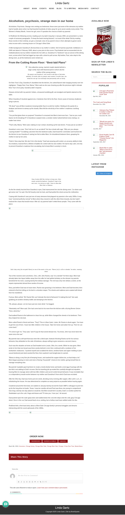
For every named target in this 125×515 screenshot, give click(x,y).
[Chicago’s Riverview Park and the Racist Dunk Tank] (95, 91)
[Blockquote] (35, 482)
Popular (104, 85)
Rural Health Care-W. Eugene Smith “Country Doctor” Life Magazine (106, 137)
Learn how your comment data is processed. (52, 488)
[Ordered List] (29, 482)
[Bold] (18, 482)
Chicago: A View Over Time (66, 446)
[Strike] (26, 482)
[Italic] (21, 482)
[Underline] (24, 482)
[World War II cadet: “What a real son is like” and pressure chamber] (95, 148)
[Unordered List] (32, 482)
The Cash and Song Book (102, 102)
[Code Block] (37, 482)
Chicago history (30, 446)
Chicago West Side (40, 446)
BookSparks (75, 511)
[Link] (40, 482)
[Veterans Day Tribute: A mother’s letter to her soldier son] (95, 110)
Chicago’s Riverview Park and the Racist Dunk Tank (106, 92)
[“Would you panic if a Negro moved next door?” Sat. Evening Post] (95, 121)
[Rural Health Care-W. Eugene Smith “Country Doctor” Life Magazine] (95, 135)
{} (43, 481)
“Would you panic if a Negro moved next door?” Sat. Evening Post (106, 124)
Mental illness (79, 446)
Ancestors (22, 446)
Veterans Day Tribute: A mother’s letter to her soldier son (106, 111)
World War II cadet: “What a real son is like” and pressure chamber (105, 150)
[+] (46, 481)
